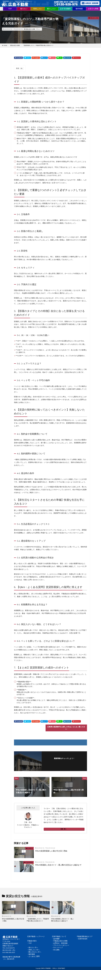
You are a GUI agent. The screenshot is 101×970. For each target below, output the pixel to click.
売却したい (37, 9)
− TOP (29, 943)
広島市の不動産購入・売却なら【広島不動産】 (53, 968)
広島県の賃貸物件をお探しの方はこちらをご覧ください (66, 728)
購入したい (51, 9)
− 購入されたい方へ (34, 952)
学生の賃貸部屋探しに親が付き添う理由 (51, 851)
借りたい (23, 9)
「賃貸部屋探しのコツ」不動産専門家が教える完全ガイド (38, 45)
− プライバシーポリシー (60, 945)
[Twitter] (27, 58)
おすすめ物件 (65, 9)
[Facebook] (18, 58)
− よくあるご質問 (33, 956)
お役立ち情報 (93, 9)
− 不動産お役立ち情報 (59, 941)
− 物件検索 (31, 954)
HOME (5, 45)
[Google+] (36, 58)
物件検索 (79, 9)
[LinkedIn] (67, 58)
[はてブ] (44, 58)
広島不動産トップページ (36, 936)
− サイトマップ (57, 947)
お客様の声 (30, 848)
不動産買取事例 (29, 862)
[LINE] (59, 58)
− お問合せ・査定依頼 (59, 943)
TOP (10, 9)
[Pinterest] (76, 58)
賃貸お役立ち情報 (30, 29)
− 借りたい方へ (32, 947)
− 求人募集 (56, 950)
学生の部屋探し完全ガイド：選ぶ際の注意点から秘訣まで (58, 865)
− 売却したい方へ (33, 950)
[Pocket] (52, 58)
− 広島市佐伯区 (82, 939)
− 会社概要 (56, 939)
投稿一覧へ (64, 829)
